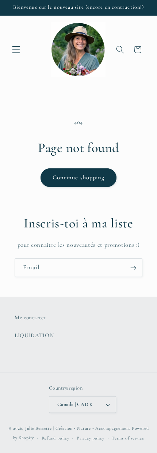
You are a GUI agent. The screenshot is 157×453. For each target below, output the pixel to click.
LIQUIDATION (34, 335)
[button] (16, 49)
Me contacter (30, 317)
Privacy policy (90, 438)
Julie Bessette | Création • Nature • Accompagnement (77, 428)
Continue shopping (79, 177)
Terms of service (128, 438)
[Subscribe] (133, 267)
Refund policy (55, 438)
